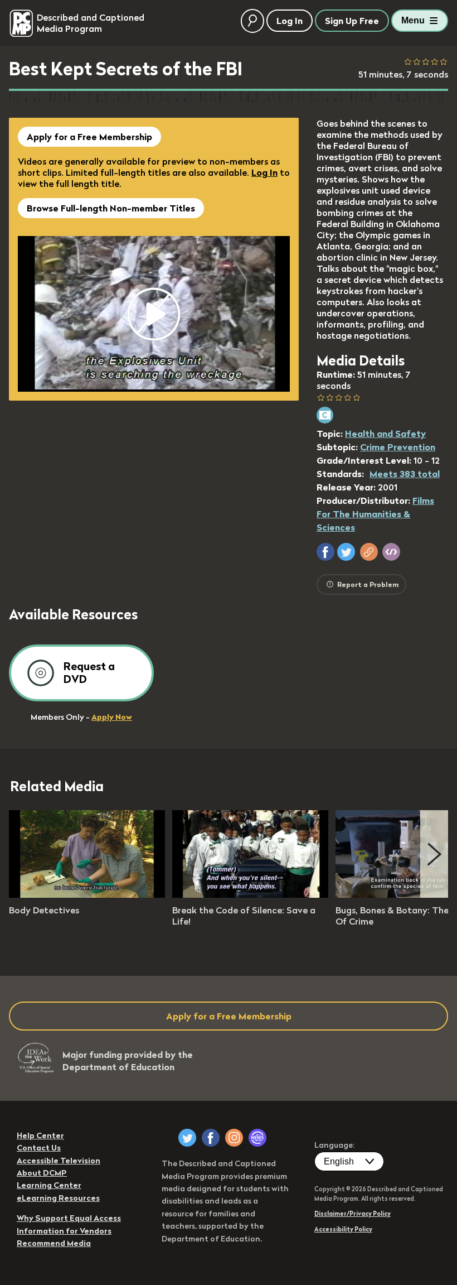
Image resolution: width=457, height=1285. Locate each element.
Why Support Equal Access (69, 1218)
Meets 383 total (405, 473)
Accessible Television (58, 1161)
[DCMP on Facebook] (211, 1138)
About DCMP (42, 1173)
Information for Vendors (64, 1231)
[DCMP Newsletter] (257, 1138)
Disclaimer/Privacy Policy (352, 1213)
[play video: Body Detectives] (87, 894)
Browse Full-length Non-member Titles (111, 208)
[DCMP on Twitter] (187, 1138)
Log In (264, 172)
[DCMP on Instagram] (234, 1138)
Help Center (40, 1135)
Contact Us (39, 1148)
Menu (413, 20)
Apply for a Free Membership (89, 136)
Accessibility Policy (343, 1229)
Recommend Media (54, 1243)
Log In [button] (289, 20)
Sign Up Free (352, 20)
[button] (325, 552)
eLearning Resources (58, 1198)
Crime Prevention (397, 447)
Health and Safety (385, 433)
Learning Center (49, 1185)
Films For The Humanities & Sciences (375, 514)
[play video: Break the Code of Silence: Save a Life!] (250, 894)
